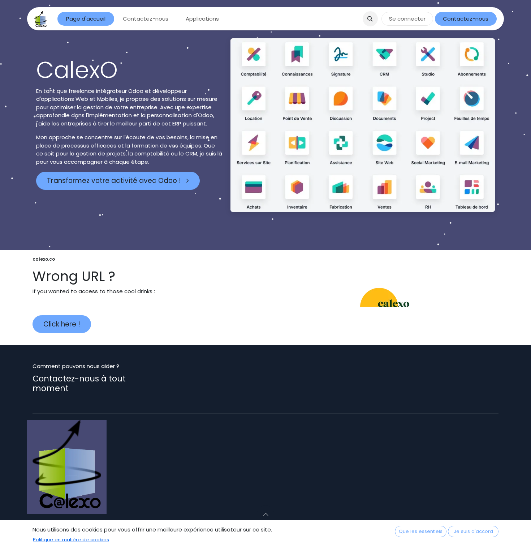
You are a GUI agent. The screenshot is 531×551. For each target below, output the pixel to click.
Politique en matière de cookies (71, 539)
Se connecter (407, 18)
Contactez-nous (465, 18)
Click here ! (61, 324)
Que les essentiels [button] (420, 531)
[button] (370, 18)
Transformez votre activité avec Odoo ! (115, 180)
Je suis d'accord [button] (473, 531)
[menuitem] (85, 19)
